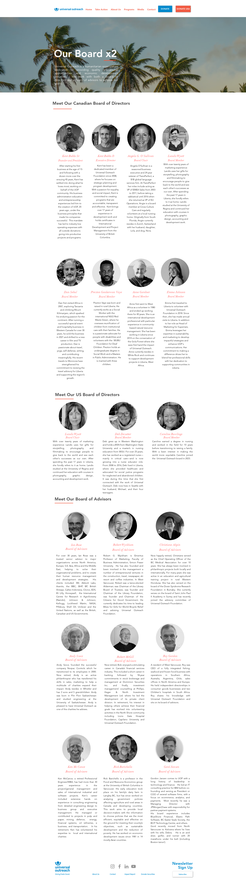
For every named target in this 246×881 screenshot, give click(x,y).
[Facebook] (119, 866)
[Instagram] (112, 866)
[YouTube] (133, 866)
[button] (101, 9)
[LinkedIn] (126, 866)
